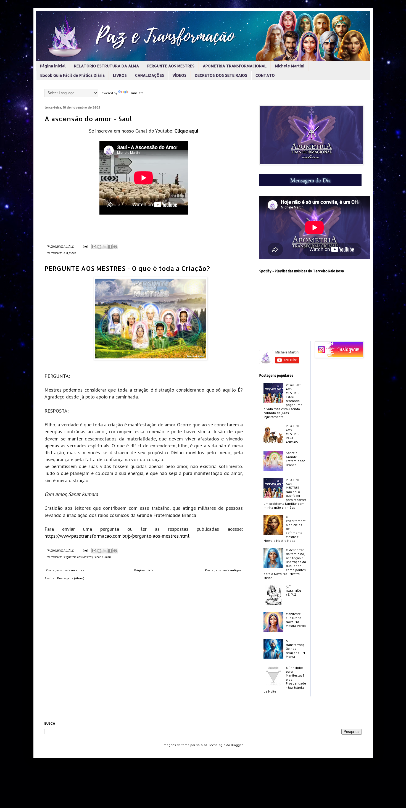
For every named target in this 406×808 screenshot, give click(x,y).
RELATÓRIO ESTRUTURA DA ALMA (106, 66)
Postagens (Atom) (70, 578)
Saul (65, 253)
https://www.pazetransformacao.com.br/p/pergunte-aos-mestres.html (116, 536)
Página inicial (53, 66)
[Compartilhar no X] (104, 246)
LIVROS (120, 75)
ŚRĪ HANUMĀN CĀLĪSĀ (293, 591)
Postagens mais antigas (223, 570)
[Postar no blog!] (99, 246)
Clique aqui (186, 131)
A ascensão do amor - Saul (88, 118)
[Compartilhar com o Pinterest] (115, 246)
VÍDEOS (179, 75)
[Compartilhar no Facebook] (110, 246)
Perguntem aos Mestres (77, 557)
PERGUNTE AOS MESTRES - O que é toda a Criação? (127, 268)
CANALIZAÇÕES (149, 75)
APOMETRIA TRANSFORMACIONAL (235, 66)
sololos (201, 745)
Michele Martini (289, 66)
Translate (136, 93)
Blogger (236, 745)
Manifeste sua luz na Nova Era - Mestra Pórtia (296, 620)
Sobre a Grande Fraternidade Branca (295, 459)
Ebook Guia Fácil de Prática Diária (72, 75)
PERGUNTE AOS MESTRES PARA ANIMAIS (293, 434)
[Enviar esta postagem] (85, 246)
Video (72, 253)
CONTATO (265, 75)
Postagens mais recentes (65, 570)
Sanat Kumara (103, 557)
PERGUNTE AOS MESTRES (170, 66)
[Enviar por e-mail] (94, 246)
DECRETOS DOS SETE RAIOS (221, 75)
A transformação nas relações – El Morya (295, 648)
